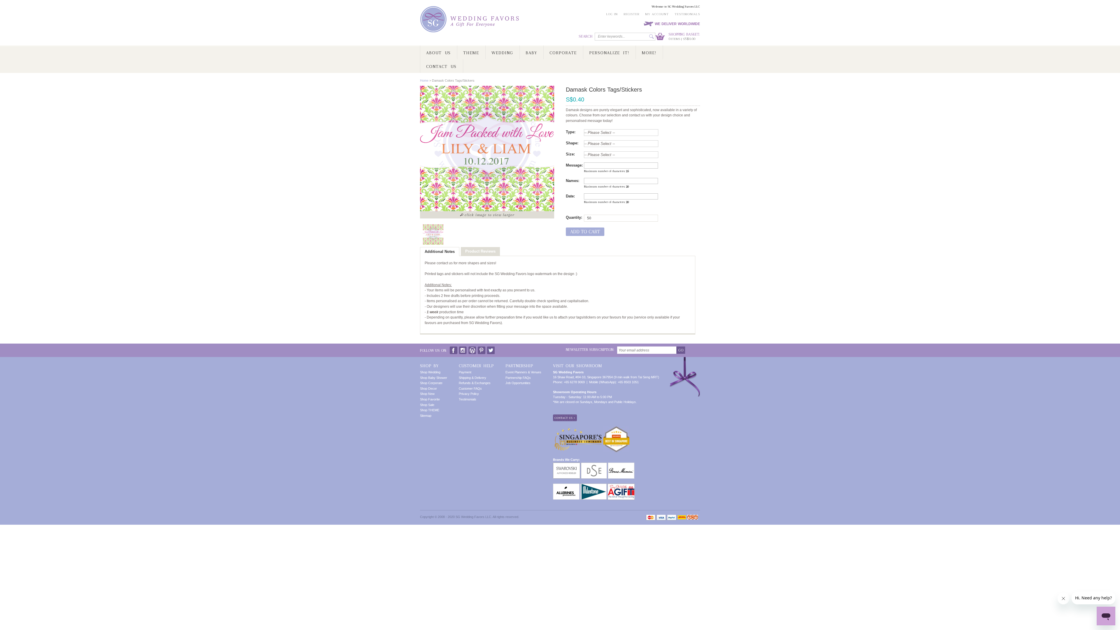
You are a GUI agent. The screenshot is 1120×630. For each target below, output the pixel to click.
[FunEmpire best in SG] (616, 428)
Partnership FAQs (518, 377)
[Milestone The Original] (593, 486)
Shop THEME (429, 410)
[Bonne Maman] (621, 465)
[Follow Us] (463, 349)
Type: (570, 132)
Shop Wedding (430, 372)
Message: (574, 165)
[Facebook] (453, 349)
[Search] (651, 36)
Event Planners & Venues (523, 372)
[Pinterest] (481, 349)
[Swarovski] (566, 465)
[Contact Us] (565, 417)
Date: (570, 196)
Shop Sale (427, 405)
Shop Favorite (430, 399)
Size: (570, 154)
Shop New (427, 394)
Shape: (572, 143)
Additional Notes (440, 251)
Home (424, 80)
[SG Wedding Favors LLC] (470, 19)
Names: (572, 180)
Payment (465, 372)
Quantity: (574, 217)
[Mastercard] (650, 517)
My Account (657, 14)
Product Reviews (480, 251)
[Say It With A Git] (621, 486)
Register (631, 14)
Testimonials (687, 14)
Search (585, 36)
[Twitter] (491, 349)
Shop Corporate (431, 383)
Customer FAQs (470, 388)
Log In (612, 14)
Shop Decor (428, 388)
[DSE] (594, 465)
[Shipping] (682, 517)
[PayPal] (671, 517)
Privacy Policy (469, 394)
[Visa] (661, 517)
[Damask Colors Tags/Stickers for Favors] (433, 234)
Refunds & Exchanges (475, 383)
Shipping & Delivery (472, 377)
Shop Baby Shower (433, 377)
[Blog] (472, 349)
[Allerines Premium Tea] (566, 486)
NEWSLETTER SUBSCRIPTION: (590, 349)
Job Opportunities (518, 383)
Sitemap (425, 415)
